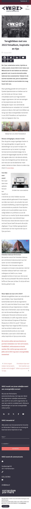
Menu (27, 9)
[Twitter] (11, 57)
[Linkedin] (17, 57)
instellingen (23, 503)
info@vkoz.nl (6, 485)
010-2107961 (6, 476)
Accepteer (5, 506)
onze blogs (10, 168)
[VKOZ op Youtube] (23, 414)
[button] (15, 1)
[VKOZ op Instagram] (9, 414)
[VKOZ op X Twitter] (13, 414)
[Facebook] (5, 57)
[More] (11, 60)
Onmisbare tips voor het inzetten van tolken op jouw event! (22, 365)
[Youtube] (23, 57)
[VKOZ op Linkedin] (4, 414)
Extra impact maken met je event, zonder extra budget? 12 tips (8, 367)
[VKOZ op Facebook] (18, 414)
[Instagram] (5, 60)
